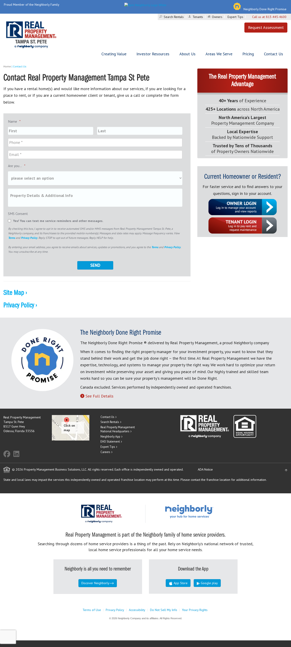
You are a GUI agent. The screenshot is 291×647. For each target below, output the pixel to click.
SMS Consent (18, 213)
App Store (180, 583)
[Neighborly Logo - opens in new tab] (203, 511)
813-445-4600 (276, 17)
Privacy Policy (29, 237)
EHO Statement (110, 441)
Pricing (248, 53)
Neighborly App (110, 436)
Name (14, 121)
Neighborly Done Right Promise (264, 9)
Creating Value (113, 53)
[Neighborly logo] (145, 5)
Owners (217, 17)
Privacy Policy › (20, 305)
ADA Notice (205, 469)
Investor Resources (152, 53)
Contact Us (273, 53)
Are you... (16, 165)
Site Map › (15, 293)
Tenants (198, 17)
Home (7, 66)
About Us (187, 53)
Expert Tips (235, 17)
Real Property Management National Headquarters (117, 429)
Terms (11, 237)
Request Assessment (266, 27)
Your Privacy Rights (195, 610)
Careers (105, 452)
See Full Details (99, 396)
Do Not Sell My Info (163, 610)
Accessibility (137, 610)
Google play (209, 583)
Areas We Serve (219, 53)
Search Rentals (174, 17)
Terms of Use (92, 610)
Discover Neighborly (95, 583)
